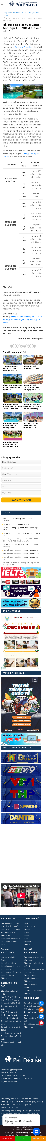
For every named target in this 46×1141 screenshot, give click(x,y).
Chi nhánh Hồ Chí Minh (10, 929)
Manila (26, 935)
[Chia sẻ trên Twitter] (21, 346)
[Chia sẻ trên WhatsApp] (12, 346)
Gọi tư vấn (8, 1138)
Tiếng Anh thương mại (10, 1000)
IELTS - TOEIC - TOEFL (10, 997)
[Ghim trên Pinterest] (29, 346)
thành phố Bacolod (22, 47)
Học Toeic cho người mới (11, 1033)
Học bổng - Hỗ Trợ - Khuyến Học (26, 13)
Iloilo (26, 938)
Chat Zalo (39, 1138)
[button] (2, 4)
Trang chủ (7, 13)
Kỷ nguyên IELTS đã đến (11, 1003)
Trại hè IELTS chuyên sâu (11, 1015)
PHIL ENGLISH (8, 918)
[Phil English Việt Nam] (23, 4)
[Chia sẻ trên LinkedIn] (34, 346)
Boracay (27, 944)
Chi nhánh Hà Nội (10, 926)
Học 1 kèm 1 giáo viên (10, 1018)
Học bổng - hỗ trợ (8, 963)
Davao (26, 932)
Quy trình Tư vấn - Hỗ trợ (11, 972)
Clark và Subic (29, 926)
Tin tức (5, 16)
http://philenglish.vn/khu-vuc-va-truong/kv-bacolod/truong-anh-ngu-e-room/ (23, 320)
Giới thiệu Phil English (10, 923)
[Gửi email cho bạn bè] (25, 346)
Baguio (27, 929)
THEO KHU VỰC (32, 918)
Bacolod (27, 941)
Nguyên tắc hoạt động (10, 938)
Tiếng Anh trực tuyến (9, 1012)
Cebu (26, 923)
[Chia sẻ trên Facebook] (17, 346)
